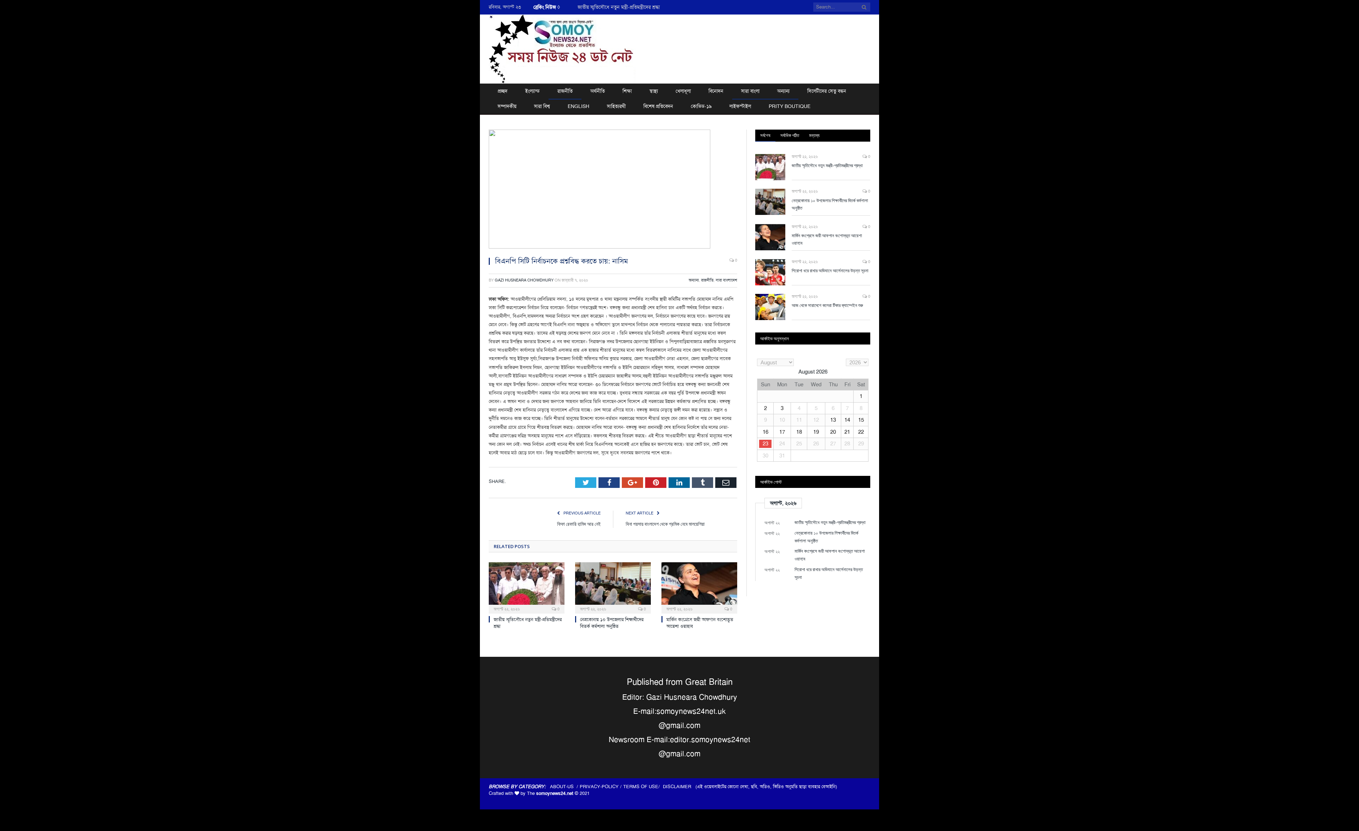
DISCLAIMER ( (680, 787)
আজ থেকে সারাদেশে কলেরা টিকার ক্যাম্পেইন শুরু (827, 305)
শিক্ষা (627, 91)
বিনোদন (716, 91)
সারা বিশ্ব (542, 106)
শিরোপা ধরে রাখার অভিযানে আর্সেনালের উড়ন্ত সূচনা (830, 270)
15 (861, 419)
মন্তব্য (814, 135)
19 (816, 432)
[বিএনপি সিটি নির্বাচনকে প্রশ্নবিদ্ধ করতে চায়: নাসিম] (613, 190)
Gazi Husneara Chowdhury (524, 280)
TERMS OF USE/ (643, 787)
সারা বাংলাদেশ (726, 280)
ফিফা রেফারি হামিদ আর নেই (579, 523)
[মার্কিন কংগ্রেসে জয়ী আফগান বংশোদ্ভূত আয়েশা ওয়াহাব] (699, 587)
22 (861, 432)
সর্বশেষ (765, 135)
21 (847, 432)
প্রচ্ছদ (503, 91)
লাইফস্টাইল (740, 106)
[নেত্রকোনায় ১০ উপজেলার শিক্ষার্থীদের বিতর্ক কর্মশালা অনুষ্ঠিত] (613, 587)
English (578, 106)
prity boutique (789, 106)
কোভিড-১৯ (701, 106)
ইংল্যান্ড (532, 91)
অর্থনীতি (597, 91)
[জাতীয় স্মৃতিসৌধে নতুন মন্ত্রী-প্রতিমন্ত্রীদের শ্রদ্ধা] (526, 587)
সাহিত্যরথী (616, 106)
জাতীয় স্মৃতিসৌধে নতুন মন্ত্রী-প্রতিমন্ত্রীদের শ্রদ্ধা (827, 165)
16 (765, 432)
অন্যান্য (783, 91)
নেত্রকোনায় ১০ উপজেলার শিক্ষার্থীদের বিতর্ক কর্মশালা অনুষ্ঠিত (633, 7)
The (550, 793)
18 (799, 432)
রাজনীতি (565, 91)
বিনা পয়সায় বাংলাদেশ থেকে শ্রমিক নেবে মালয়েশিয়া (665, 523)
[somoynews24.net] (563, 48)
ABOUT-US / (565, 787)
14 (847, 419)
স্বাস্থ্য (653, 91)
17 (782, 432)
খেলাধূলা (683, 91)
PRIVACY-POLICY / (601, 787)
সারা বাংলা (750, 91)
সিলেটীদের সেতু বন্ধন (826, 91)
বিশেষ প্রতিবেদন (658, 106)
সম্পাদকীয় (507, 106)
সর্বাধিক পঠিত (789, 135)
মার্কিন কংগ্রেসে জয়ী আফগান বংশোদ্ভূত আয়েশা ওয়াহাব (827, 239)
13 (833, 419)
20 (833, 432)
